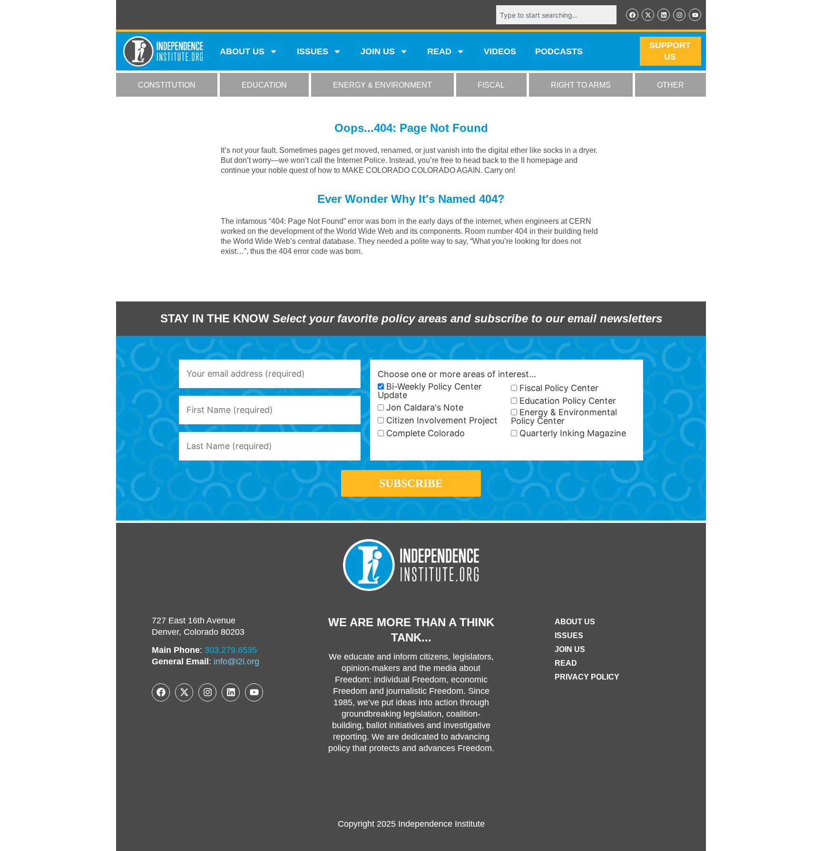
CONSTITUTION (167, 85)
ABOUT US (242, 51)
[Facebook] (632, 15)
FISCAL (491, 85)
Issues (312, 51)
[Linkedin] (663, 15)
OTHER (670, 85)
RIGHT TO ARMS (581, 85)
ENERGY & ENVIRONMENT (382, 85)
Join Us (570, 649)
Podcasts (559, 51)
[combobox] (556, 14)
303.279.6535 (231, 650)
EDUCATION (264, 85)
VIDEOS (500, 51)
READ (439, 51)
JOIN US (378, 51)
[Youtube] (695, 15)
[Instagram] (679, 15)
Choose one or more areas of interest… (457, 374)
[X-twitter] (648, 15)
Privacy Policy (587, 677)
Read (566, 663)
